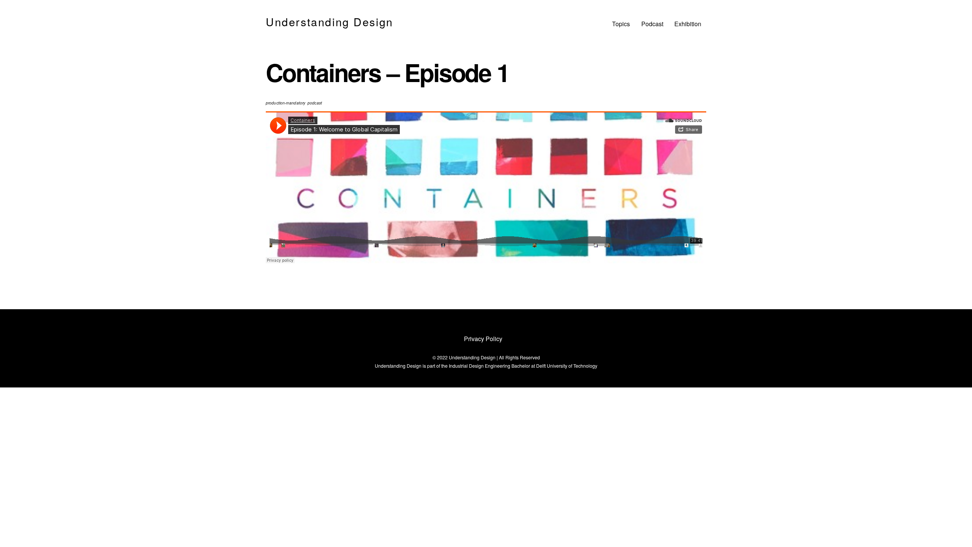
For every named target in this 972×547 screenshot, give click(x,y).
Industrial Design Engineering (479, 365)
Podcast (652, 23)
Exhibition (687, 23)
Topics (621, 23)
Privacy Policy (483, 338)
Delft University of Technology (566, 365)
